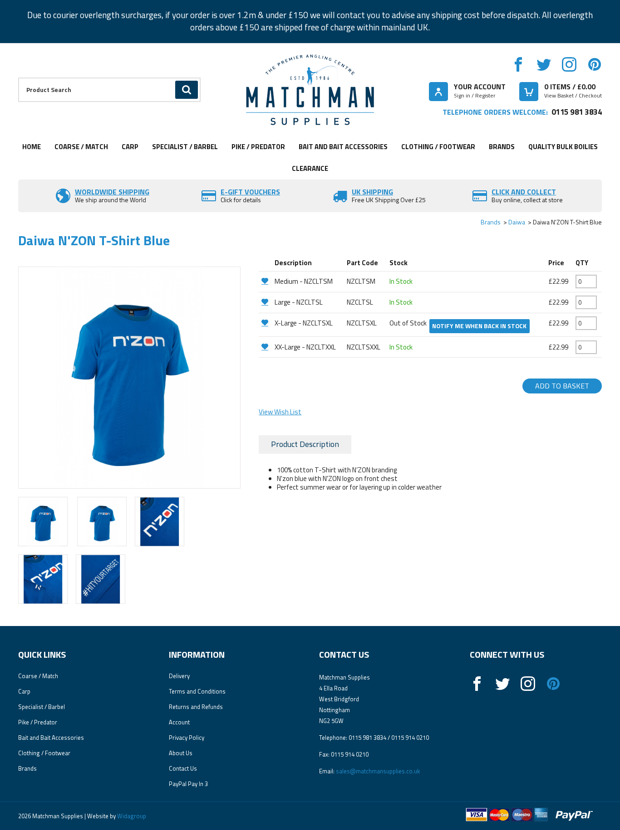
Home (31, 146)
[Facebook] (518, 64)
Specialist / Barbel (185, 146)
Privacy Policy (186, 737)
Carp (130, 146)
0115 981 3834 (576, 112)
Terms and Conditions (197, 691)
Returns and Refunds (196, 706)
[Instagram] (569, 64)
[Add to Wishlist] (265, 280)
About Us (180, 752)
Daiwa (516, 222)
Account (179, 722)
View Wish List (280, 412)
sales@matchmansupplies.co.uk (378, 771)
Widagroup (131, 815)
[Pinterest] (594, 64)
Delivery (179, 675)
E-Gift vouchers (250, 191)
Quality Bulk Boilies (563, 146)
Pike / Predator (258, 146)
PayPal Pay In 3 (188, 783)
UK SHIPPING (372, 191)
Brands (502, 146)
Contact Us (183, 768)
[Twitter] (543, 64)
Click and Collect (524, 191)
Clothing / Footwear (438, 146)
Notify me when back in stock (479, 325)
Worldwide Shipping (112, 191)
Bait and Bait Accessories (343, 146)
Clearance (310, 168)
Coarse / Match (81, 146)
